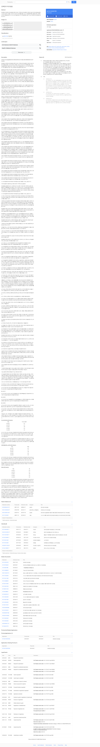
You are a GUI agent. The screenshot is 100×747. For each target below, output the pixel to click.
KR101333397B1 (5, 562)
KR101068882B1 (5, 580)
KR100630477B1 (5, 626)
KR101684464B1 (5, 596)
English (55, 19)
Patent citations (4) (52, 46)
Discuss (64, 49)
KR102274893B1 (5, 548)
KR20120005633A (5, 509)
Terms (55, 745)
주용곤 (51, 21)
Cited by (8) (59, 46)
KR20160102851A (5, 532)
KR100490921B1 (5, 594)
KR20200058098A (5, 607)
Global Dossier (60, 49)
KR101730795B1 (5, 534)
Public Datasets (49, 745)
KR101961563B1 (5, 542)
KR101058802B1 (5, 570)
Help (66, 745)
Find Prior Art (59, 16)
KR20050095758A (5, 612)
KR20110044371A (5, 572)
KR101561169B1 (5, 578)
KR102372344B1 (5, 583)
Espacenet (54, 49)
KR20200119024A (5, 545)
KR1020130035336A (6, 638)
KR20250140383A (5, 615)
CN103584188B (5, 567)
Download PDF (51, 16)
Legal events (63, 46)
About (34, 745)
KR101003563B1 (5, 602)
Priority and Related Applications (58, 47)
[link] (7, 36)
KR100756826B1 (5, 565)
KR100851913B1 (5, 588)
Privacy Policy (60, 745)
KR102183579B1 (5, 586)
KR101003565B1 (5, 620)
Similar (66, 16)
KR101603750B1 (5, 599)
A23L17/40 (6, 36)
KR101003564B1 (5, 618)
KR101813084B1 (5, 537)
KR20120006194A (5, 512)
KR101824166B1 (5, 540)
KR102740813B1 (5, 610)
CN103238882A (5, 591)
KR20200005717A (5, 623)
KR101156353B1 (5, 515)
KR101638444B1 (5, 529)
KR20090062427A (5, 507)
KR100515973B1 (5, 604)
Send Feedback (41, 745)
